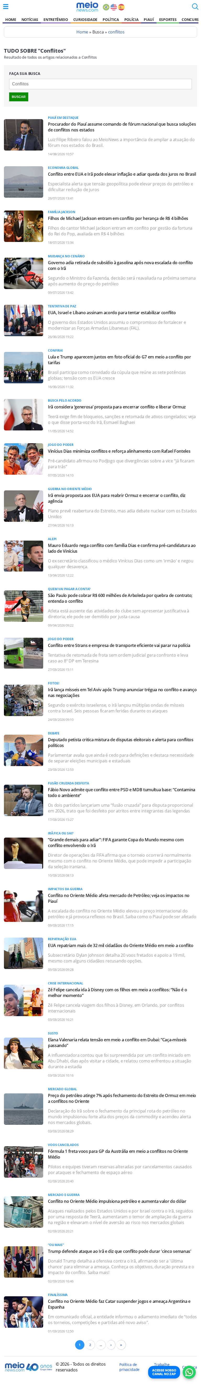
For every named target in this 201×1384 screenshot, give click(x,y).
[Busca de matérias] (195, 8)
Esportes (167, 19)
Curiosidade (85, 19)
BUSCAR (19, 97)
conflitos (116, 32)
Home (10, 19)
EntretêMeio (55, 19)
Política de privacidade (129, 1367)
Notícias (29, 19)
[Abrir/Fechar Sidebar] (6, 6)
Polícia (131, 19)
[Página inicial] (87, 6)
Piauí (149, 19)
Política (111, 19)
